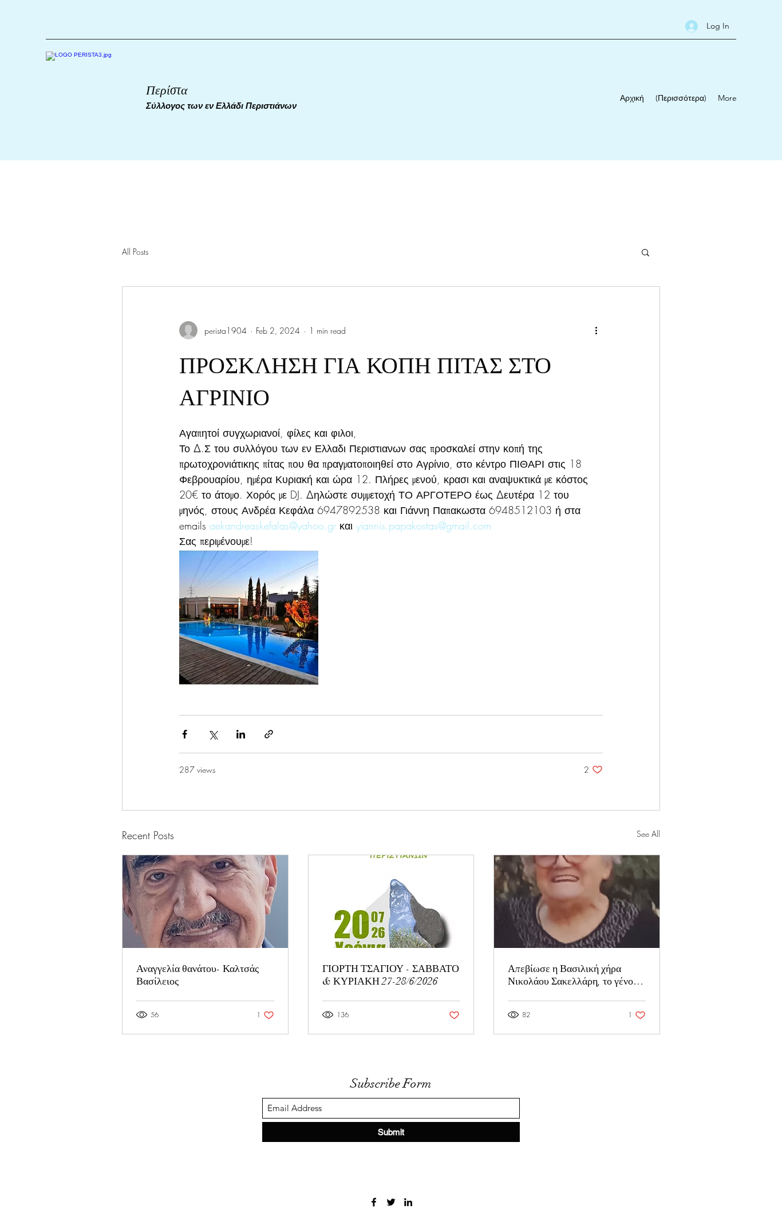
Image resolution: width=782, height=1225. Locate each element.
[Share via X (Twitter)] (212, 734)
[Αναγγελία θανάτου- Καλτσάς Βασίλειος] (205, 901)
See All (648, 833)
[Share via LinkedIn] (240, 734)
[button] (645, 251)
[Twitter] (391, 1202)
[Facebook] (374, 1202)
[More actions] (596, 330)
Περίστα (167, 90)
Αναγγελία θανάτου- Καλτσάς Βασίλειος (197, 974)
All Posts (135, 251)
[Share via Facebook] (184, 734)
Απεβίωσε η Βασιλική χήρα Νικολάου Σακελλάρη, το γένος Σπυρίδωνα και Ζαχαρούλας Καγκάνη (572, 974)
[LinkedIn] (408, 1202)
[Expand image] (248, 618)
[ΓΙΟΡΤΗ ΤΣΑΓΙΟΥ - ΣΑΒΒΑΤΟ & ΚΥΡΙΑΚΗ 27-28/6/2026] (391, 901)
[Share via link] (268, 734)
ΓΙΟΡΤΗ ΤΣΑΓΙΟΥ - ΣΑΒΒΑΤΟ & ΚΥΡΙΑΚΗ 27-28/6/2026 (390, 974)
